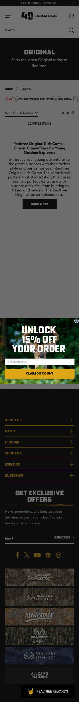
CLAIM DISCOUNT (39, 373)
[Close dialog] (76, 321)
